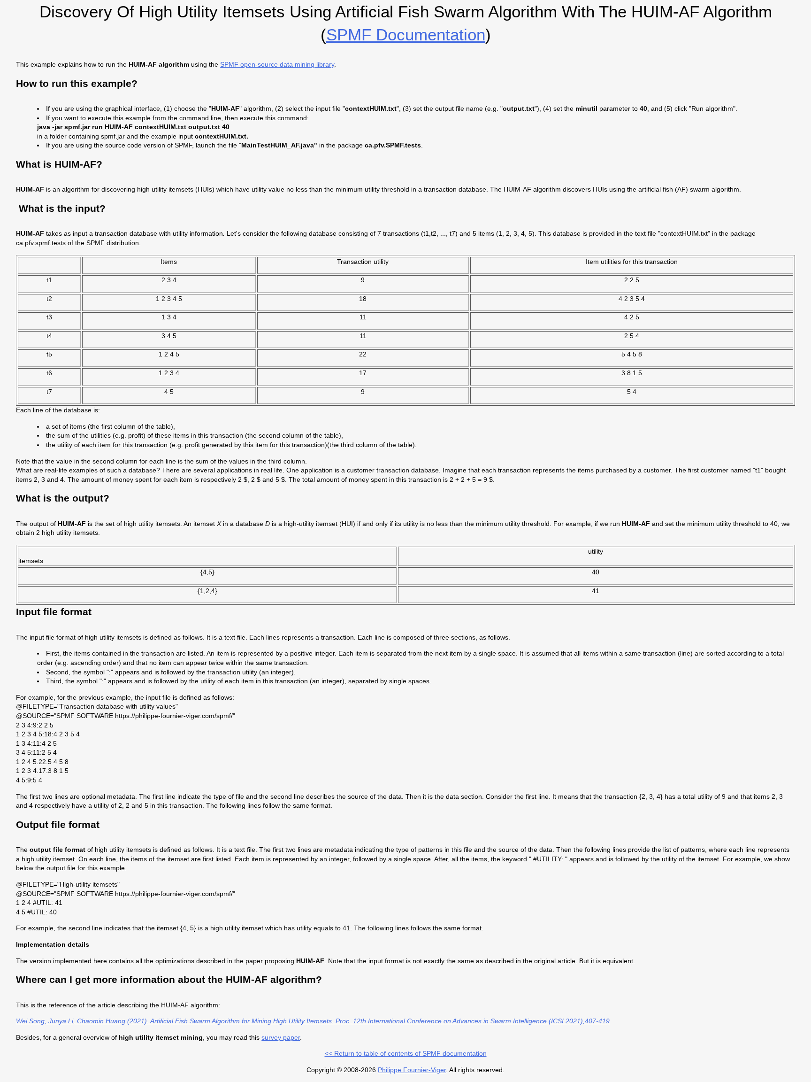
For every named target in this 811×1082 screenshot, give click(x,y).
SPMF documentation (405, 34)
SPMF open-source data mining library (277, 64)
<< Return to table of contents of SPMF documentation (406, 1053)
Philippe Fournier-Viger (412, 1070)
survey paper (280, 1037)
